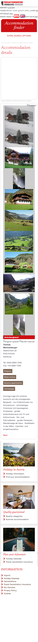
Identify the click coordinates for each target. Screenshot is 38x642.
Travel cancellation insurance (19, 562)
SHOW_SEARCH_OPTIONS (19, 35)
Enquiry (7, 371)
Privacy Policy (10, 590)
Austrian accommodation (17, 519)
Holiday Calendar (14, 558)
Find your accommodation (18, 477)
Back (5, 435)
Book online (9, 377)
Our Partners (9, 587)
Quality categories (14, 516)
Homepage (9, 389)
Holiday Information (15, 473)
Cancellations (10, 581)
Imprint (7, 575)
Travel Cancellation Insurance (17, 584)
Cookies (7, 593)
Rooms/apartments (13, 383)
